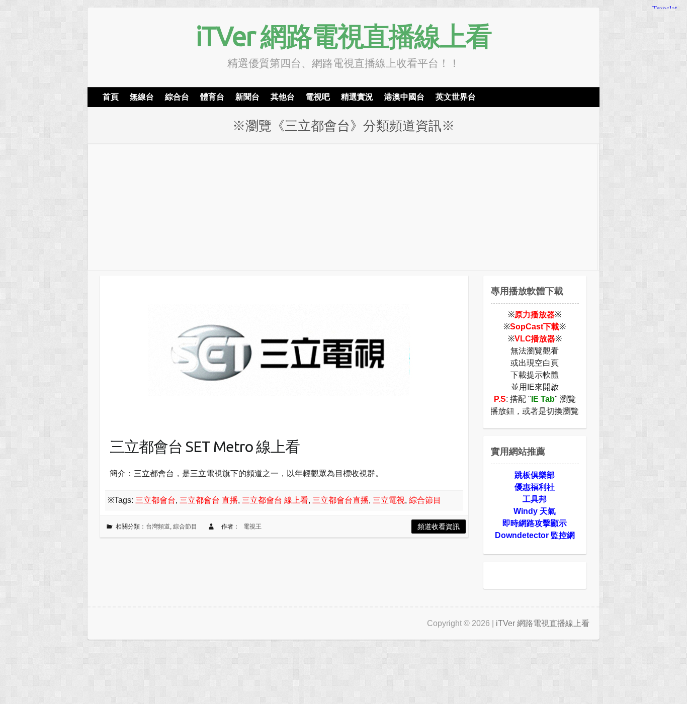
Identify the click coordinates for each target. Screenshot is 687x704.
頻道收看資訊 (438, 526)
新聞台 (247, 97)
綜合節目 (425, 500)
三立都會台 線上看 (275, 500)
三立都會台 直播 (209, 500)
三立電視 (389, 500)
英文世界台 (456, 97)
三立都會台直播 (340, 500)
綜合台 (177, 97)
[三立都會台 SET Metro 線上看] (276, 351)
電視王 (252, 526)
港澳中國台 (404, 97)
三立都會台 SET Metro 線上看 (205, 446)
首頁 (111, 97)
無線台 (142, 97)
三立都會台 (155, 500)
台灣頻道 (158, 526)
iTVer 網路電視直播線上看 (343, 35)
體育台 (212, 97)
